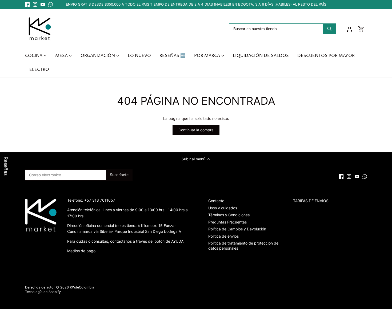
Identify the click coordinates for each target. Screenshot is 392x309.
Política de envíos (223, 236)
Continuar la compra (196, 130)
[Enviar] (329, 29)
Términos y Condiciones (229, 215)
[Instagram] (35, 4)
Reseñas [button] (6, 166)
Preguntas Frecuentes (227, 222)
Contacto (216, 200)
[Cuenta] (349, 28)
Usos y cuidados (222, 208)
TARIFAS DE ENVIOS (311, 200)
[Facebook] (27, 4)
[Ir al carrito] (361, 28)
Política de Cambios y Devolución (237, 229)
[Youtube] (43, 4)
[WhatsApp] (50, 4)
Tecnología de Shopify (43, 292)
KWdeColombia (82, 287)
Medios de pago (81, 251)
